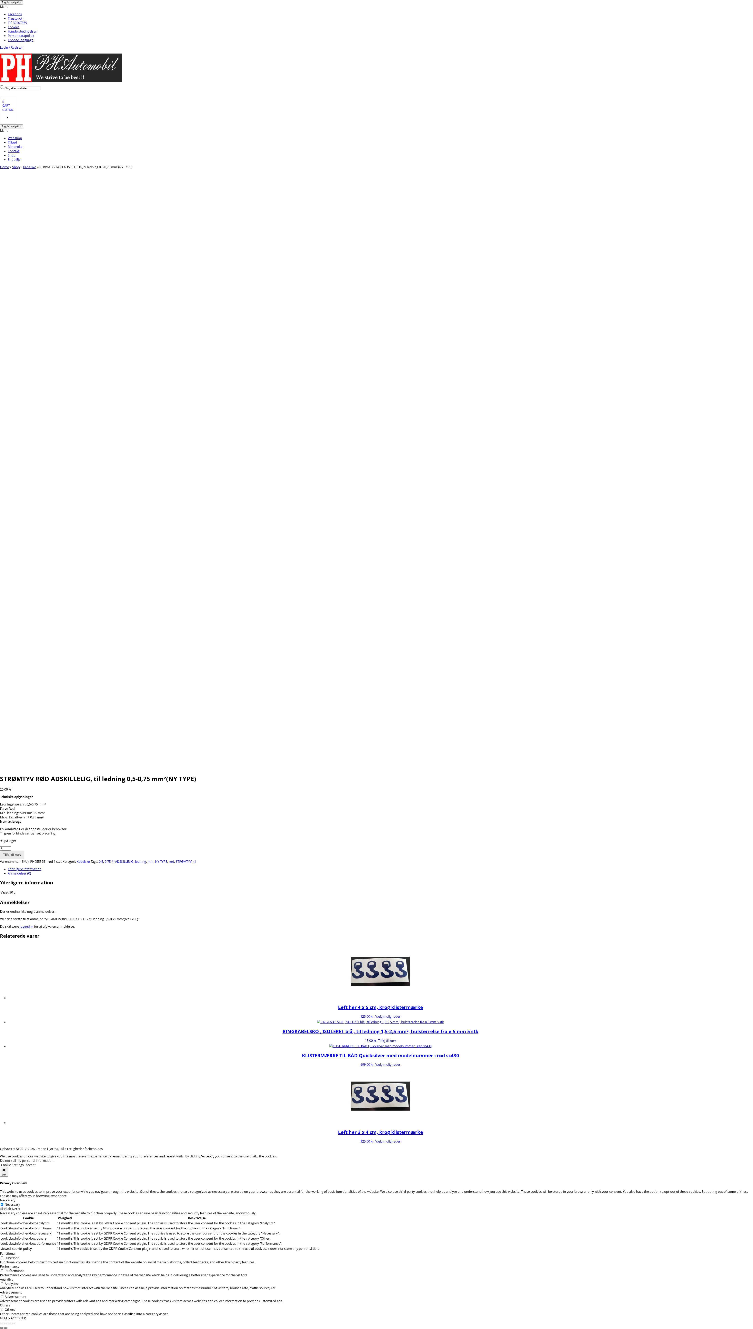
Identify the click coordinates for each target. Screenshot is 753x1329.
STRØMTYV (184, 861)
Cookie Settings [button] (12, 1165)
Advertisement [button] (11, 1292)
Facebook (15, 14)
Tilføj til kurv (12, 854)
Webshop (15, 138)
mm (151, 861)
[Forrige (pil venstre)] (1, 1328)
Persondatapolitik (21, 36)
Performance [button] (9, 1266)
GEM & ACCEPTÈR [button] (13, 1318)
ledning (140, 861)
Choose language (20, 40)
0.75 (108, 861)
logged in (26, 926)
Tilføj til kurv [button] (387, 1040)
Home (4, 167)
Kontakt (13, 151)
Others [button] (5, 1305)
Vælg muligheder (387, 1016)
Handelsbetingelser (22, 31)
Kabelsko (29, 167)
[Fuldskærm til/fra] (5, 1323)
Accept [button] (31, 1165)
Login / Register (11, 47)
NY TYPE (161, 861)
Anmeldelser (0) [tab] (19, 873)
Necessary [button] (7, 1200)
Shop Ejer (15, 159)
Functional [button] (7, 1253)
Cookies (13, 27)
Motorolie (15, 147)
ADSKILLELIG (124, 861)
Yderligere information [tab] (24, 869)
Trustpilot (15, 18)
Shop (11, 155)
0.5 (101, 861)
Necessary (12, 1204)
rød (171, 861)
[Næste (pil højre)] (5, 1328)
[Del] (9, 1323)
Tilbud (12, 142)
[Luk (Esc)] (13, 1323)
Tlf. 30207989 (17, 23)
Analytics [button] (6, 1279)
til (194, 861)
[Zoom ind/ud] (1, 1323)
